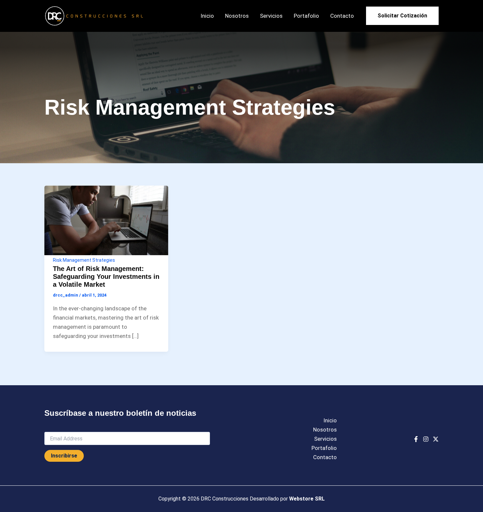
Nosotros (237, 15)
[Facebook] (416, 439)
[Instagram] (426, 439)
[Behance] (436, 439)
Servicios (271, 15)
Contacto (342, 15)
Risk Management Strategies (84, 260)
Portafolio (306, 15)
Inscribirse (64, 456)
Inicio (207, 15)
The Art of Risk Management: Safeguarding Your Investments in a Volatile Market (106, 276)
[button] (402, 16)
